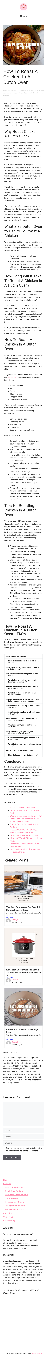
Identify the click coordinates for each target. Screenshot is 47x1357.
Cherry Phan (16, 920)
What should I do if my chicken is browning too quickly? (22, 681)
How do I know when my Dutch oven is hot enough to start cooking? (23, 700)
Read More (9, 917)
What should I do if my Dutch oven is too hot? (24, 707)
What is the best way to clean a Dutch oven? (24, 745)
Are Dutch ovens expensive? (20, 750)
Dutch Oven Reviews (14, 1191)
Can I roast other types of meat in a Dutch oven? (23, 739)
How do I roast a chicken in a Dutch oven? (23, 662)
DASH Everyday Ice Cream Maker (24, 835)
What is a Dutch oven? (17, 656)
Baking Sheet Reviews (15, 1187)
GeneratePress (37, 1353)
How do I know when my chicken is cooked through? (23, 687)
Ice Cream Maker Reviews (16, 1195)
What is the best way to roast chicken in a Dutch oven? (21, 732)
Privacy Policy (9, 1220)
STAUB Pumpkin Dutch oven (22, 808)
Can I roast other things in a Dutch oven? (23, 675)
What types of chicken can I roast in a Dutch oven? (23, 668)
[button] (23, 656)
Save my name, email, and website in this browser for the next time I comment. (24, 1149)
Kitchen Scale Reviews (15, 1202)
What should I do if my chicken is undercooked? (22, 694)
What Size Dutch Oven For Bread (22, 969)
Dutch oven (12, 377)
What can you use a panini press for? (26, 816)
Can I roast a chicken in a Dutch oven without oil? (24, 713)
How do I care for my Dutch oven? (23, 755)
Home (6, 1180)
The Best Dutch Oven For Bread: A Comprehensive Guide (23, 908)
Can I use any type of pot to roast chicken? (22, 726)
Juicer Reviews (11, 1198)
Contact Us (8, 1217)
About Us (7, 1213)
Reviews (7, 1184)
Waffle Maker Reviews (15, 1209)
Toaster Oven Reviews (15, 1206)
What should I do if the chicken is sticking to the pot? (22, 719)
